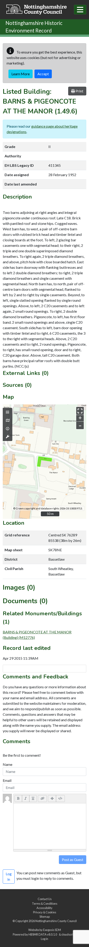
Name (7, 764)
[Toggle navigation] (80, 9)
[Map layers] (7, 412)
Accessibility (44, 908)
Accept (43, 74)
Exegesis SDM (52, 930)
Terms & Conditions (44, 903)
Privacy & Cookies (44, 912)
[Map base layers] (7, 420)
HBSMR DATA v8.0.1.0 (43, 934)
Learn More (20, 74)
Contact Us (45, 899)
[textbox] (49, 826)
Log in (44, 939)
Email (7, 780)
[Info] (7, 429)
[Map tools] (7, 437)
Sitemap (44, 916)
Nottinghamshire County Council (56, 921)
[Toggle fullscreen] (80, 410)
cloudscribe (68, 934)
